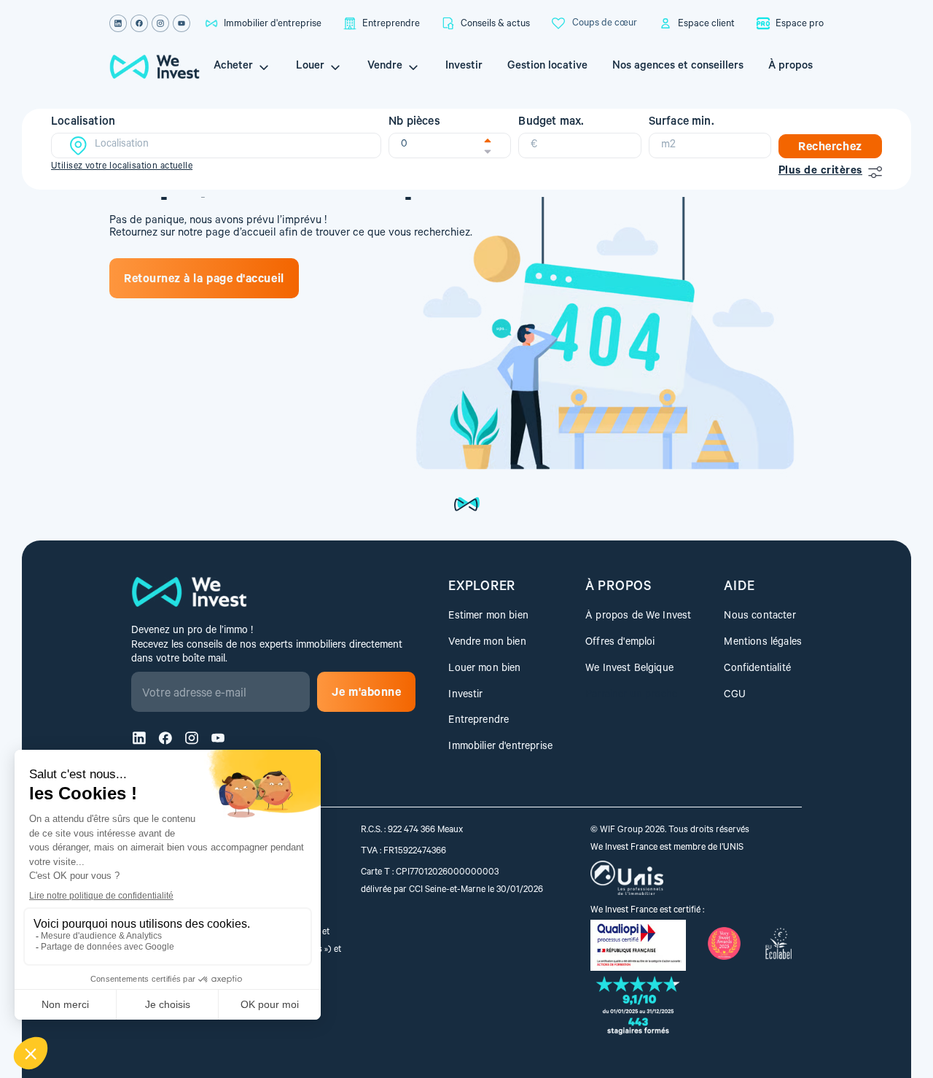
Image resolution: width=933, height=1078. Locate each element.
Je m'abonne (366, 693)
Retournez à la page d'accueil (204, 280)
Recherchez (830, 148)
